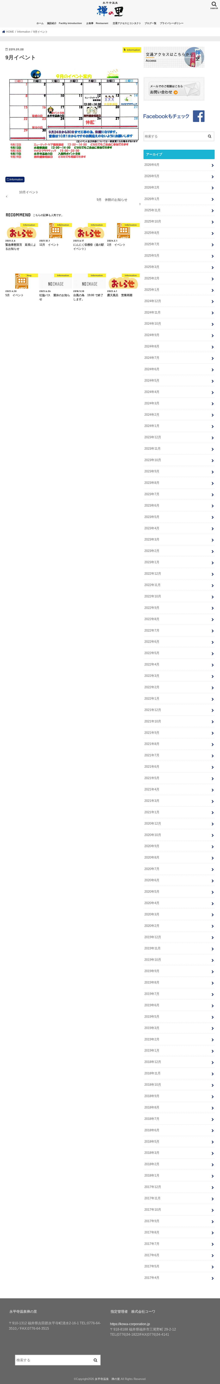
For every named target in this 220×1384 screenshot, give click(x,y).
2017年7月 (151, 1243)
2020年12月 (152, 823)
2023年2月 (151, 551)
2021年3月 (151, 800)
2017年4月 (151, 1277)
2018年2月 (151, 1164)
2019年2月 (151, 1039)
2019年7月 (151, 994)
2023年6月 (151, 505)
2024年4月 (151, 392)
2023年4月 (151, 528)
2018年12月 (152, 1062)
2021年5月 (151, 778)
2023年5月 (151, 517)
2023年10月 (152, 460)
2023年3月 (151, 539)
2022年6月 (151, 641)
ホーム (40, 23)
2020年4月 (151, 903)
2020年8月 (151, 857)
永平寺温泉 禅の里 (107, 1379)
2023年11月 (152, 448)
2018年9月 (151, 1096)
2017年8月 (151, 1232)
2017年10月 (152, 1209)
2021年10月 (152, 721)
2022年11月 (152, 585)
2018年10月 (152, 1084)
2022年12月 (152, 573)
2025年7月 (151, 244)
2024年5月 (151, 380)
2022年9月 (151, 607)
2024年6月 (151, 369)
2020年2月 (151, 925)
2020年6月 (151, 880)
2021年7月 (151, 755)
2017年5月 (151, 1266)
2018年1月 (151, 1175)
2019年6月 (151, 1005)
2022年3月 (151, 676)
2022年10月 (152, 596)
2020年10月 (152, 835)
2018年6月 (151, 1130)
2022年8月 (151, 619)
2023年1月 (151, 562)
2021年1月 (151, 812)
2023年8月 (151, 482)
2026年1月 (151, 199)
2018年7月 (151, 1119)
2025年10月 (152, 221)
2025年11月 (152, 210)
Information (16, 179)
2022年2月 (151, 687)
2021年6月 (151, 766)
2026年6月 (151, 164)
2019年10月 (152, 959)
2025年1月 (151, 289)
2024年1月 (151, 426)
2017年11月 (152, 1198)
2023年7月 (151, 494)
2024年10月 (152, 323)
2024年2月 (151, 414)
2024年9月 (151, 335)
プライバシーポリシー (171, 23)
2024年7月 (151, 357)
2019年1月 (151, 1050)
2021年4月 (151, 789)
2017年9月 (151, 1221)
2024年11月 (152, 312)
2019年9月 (151, 971)
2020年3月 (151, 914)
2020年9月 (151, 846)
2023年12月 (152, 437)
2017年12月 (152, 1187)
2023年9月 (151, 471)
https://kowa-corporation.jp (130, 1324)
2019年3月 (151, 1028)
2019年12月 (152, 937)
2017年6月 (151, 1255)
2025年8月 (151, 232)
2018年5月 (151, 1141)
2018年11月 (152, 1073)
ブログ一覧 (150, 23)
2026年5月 (151, 176)
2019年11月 (152, 948)
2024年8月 (151, 346)
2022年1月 (151, 698)
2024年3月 (151, 403)
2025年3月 (151, 267)
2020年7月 (151, 869)
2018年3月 (151, 1152)
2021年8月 (151, 744)
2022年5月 (151, 653)
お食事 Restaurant (98, 23)
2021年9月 (151, 732)
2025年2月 (151, 278)
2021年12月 (152, 710)
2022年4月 (151, 664)
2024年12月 (152, 301)
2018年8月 (151, 1107)
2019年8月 (151, 982)
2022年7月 (151, 630)
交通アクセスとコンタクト (127, 23)
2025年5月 (151, 255)
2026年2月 (151, 187)
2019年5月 (151, 1016)
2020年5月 (151, 891)
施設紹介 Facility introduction (64, 23)
